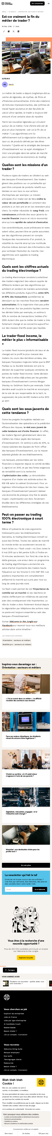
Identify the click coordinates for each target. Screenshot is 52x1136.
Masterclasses (9, 1028)
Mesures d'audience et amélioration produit (18, 1123)
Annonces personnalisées (13, 1119)
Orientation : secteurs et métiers (30, 12)
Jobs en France (10, 1017)
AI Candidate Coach (12, 1024)
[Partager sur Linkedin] (18, 31)
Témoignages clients (12, 1059)
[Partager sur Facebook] (9, 31)
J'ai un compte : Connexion (15, 1035)
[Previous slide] (3, 983)
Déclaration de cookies (32, 1109)
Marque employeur (12, 1052)
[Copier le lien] (4, 31)
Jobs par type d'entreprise (15, 1020)
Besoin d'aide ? (10, 1031)
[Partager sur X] (13, 31)
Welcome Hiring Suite (13, 1049)
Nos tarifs (8, 1056)
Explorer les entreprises (14, 1014)
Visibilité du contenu (11, 1121)
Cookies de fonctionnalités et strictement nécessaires (21, 1117)
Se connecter (37, 3)
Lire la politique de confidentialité (13, 1109)
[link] (11, 84)
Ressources (8, 1063)
